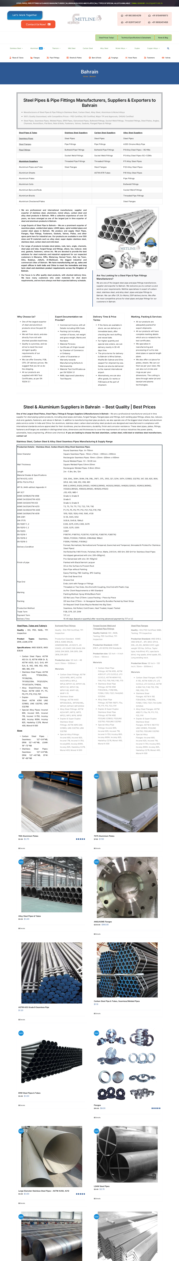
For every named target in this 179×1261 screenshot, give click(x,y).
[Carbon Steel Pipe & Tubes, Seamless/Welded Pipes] (127, 969)
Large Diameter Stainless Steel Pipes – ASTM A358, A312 (43, 1191)
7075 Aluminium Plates (104, 836)
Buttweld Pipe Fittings (74, 150)
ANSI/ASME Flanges (103, 922)
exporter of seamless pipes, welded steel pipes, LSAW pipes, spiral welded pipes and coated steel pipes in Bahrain (54, 228)
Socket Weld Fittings (74, 155)
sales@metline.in (154, 3)
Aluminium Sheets (27, 173)
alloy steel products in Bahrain (35, 215)
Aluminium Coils (26, 184)
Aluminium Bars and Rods (30, 190)
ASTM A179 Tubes (102, 173)
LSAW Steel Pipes (101, 1186)
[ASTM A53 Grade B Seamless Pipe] (52, 973)
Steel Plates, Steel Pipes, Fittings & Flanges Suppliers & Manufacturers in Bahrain (71, 414)
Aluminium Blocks (27, 195)
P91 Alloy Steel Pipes (132, 173)
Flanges (97, 1105)
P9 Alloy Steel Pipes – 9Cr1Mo (136, 150)
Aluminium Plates (26, 178)
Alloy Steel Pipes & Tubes (29, 916)
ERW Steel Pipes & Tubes (29, 1093)
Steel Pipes (70, 138)
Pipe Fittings (70, 144)
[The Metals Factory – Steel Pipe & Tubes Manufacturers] (85, 14)
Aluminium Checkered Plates (32, 201)
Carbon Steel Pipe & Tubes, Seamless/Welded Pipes (117, 1001)
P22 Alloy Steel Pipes (132, 167)
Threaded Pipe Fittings (75, 161)
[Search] (168, 48)
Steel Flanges (71, 167)
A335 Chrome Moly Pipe (134, 144)
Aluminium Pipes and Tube (31, 167)
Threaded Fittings (102, 161)
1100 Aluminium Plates (28, 836)
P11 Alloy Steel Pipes (132, 161)
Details (22, 848)
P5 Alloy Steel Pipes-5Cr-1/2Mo (137, 155)
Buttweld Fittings (130, 184)
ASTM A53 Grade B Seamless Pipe (33, 1007)
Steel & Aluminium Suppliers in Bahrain (61, 406)
